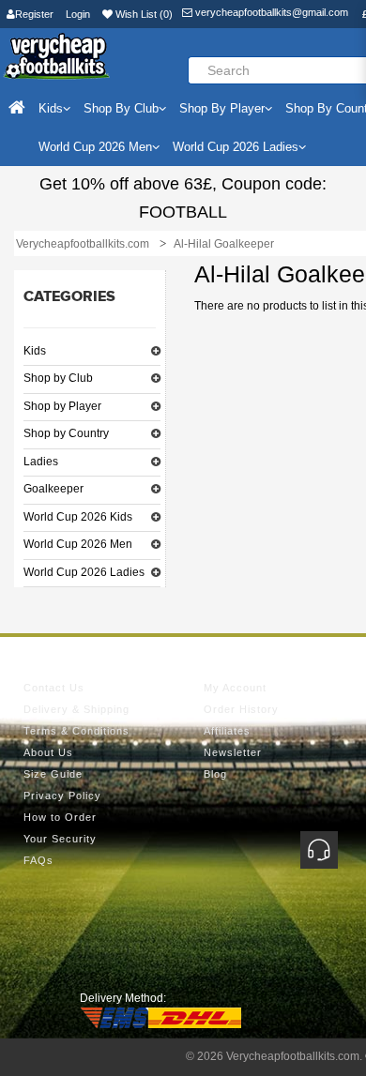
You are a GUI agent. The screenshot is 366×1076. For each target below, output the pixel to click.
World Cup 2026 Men (77, 544)
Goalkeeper (53, 488)
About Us (48, 752)
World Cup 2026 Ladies (84, 572)
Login (78, 14)
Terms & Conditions (76, 730)
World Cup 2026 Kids (77, 516)
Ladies (40, 461)
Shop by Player (62, 406)
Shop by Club (58, 378)
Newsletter (233, 752)
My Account (235, 687)
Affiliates (227, 730)
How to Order (60, 817)
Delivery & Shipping (76, 709)
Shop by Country (66, 433)
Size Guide (53, 774)
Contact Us (53, 687)
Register (34, 14)
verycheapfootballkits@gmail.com (270, 12)
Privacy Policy (62, 795)
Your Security (60, 838)
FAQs (38, 860)
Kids (34, 350)
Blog (215, 774)
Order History (241, 709)
